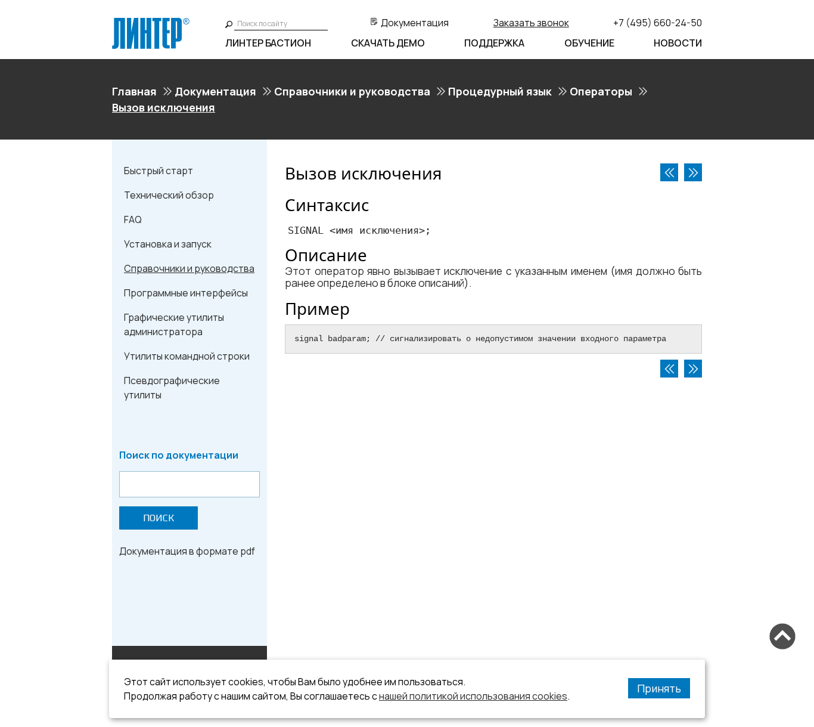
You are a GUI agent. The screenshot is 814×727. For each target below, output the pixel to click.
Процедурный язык (500, 91)
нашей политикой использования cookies (473, 696)
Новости (678, 43)
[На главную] (150, 22)
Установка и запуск (168, 243)
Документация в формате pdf (187, 551)
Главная (134, 91)
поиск (158, 518)
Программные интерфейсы (186, 292)
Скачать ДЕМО (388, 43)
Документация (415, 22)
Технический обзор (169, 195)
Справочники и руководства (352, 91)
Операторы (601, 91)
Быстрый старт (158, 170)
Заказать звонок (531, 22)
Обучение (589, 43)
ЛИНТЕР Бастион (268, 43)
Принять (659, 688)
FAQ (133, 219)
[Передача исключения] (693, 172)
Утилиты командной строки (187, 356)
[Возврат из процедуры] (669, 172)
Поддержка (494, 43)
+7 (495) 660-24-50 (657, 22)
